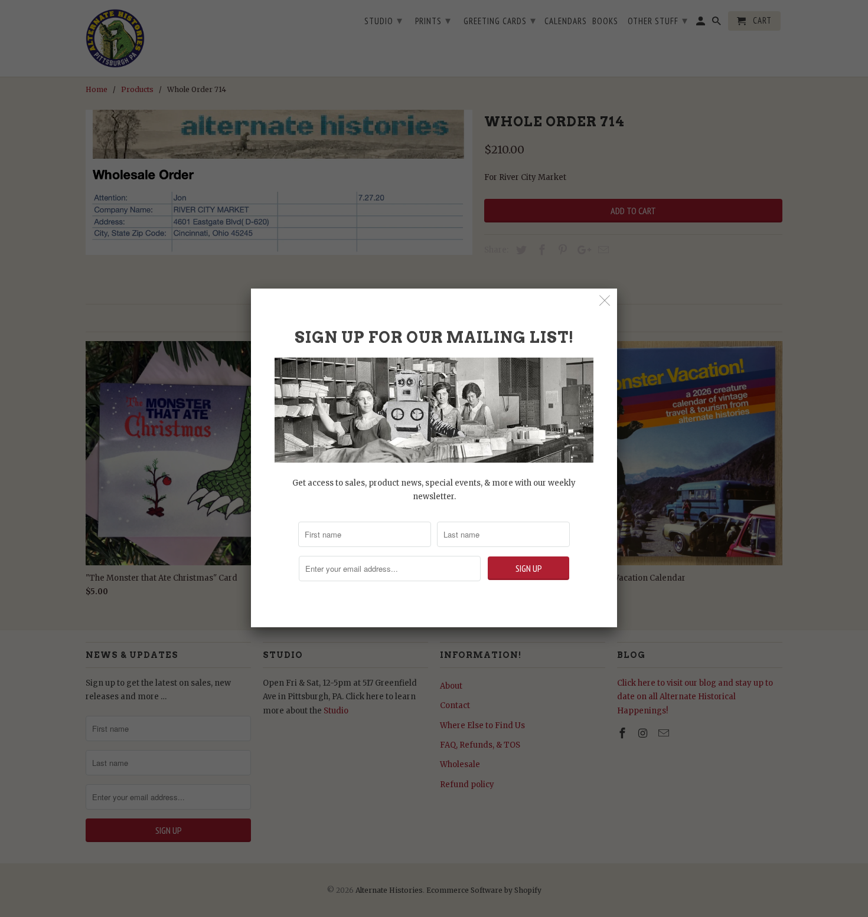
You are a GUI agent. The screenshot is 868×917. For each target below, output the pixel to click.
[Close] (605, 300)
